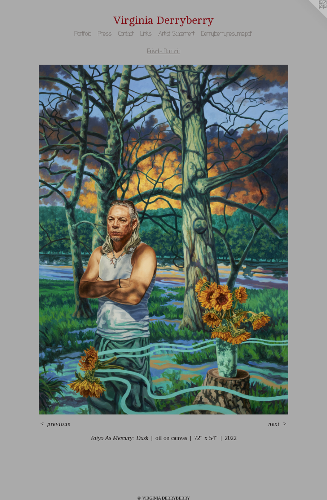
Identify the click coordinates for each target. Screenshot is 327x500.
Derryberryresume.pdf (226, 33)
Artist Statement (176, 33)
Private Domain (163, 51)
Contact (126, 33)
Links (146, 33)
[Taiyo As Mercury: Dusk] (164, 239)
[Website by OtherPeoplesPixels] (310, 17)
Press (105, 33)
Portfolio (83, 33)
